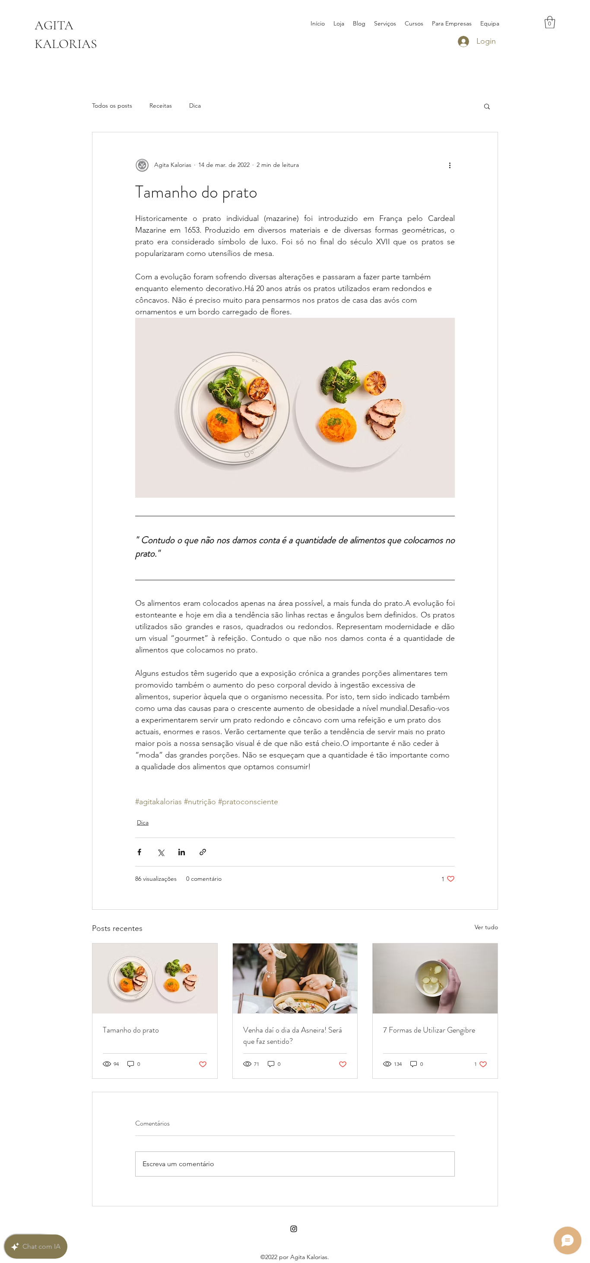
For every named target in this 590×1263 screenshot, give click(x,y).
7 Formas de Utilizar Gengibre (429, 1030)
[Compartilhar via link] (203, 852)
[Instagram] (293, 1229)
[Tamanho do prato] (154, 978)
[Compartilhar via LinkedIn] (182, 852)
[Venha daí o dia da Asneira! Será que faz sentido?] (295, 978)
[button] (550, 22)
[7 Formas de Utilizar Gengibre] (435, 978)
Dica (195, 105)
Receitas (160, 105)
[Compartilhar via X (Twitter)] (160, 852)
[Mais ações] (449, 165)
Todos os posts (112, 105)
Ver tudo (486, 927)
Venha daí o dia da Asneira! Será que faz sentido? (292, 1035)
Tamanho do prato (131, 1030)
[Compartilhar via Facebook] (139, 852)
